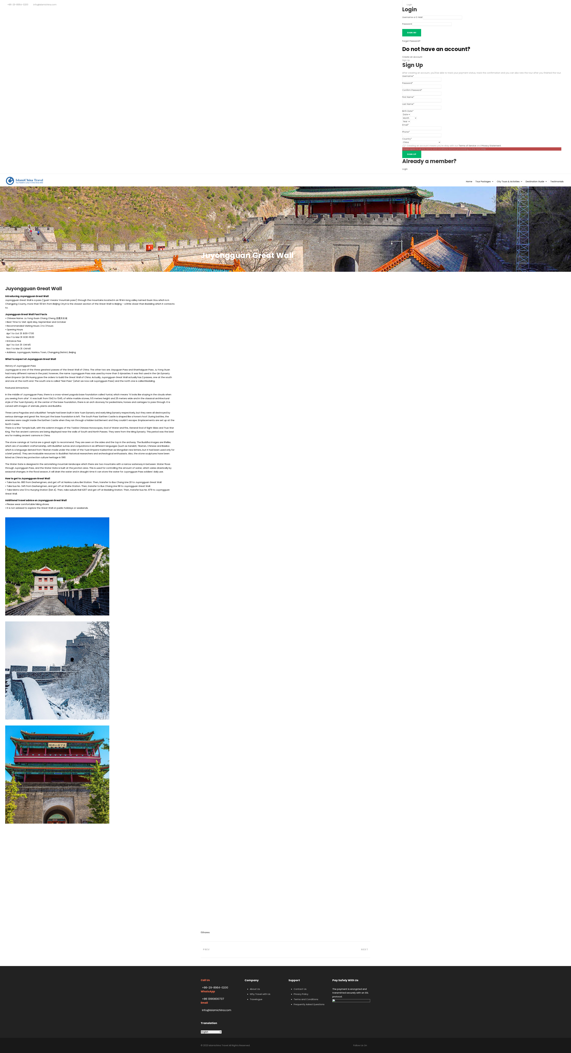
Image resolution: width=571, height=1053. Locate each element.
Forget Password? (411, 41)
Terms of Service (467, 145)
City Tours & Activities (508, 181)
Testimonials (557, 181)
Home (469, 181)
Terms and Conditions (306, 999)
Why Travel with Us (260, 994)
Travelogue (256, 999)
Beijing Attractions (211, 247)
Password (407, 24)
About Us (255, 989)
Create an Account (412, 56)
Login (405, 169)
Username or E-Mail (412, 17)
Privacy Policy (301, 994)
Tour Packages (483, 181)
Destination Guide (535, 181)
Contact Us (300, 989)
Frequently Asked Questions (309, 1004)
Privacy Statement (491, 145)
